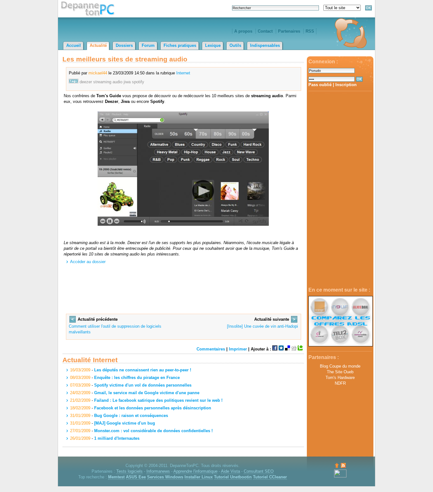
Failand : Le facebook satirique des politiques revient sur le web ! (158, 400)
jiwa (127, 81)
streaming (102, 81)
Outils (235, 45)
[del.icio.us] (287, 349)
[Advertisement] (340, 189)
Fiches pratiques (180, 45)
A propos (243, 31)
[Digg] (293, 349)
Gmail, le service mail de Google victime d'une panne (146, 392)
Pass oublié (320, 84)
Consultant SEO (259, 471)
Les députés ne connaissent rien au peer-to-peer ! (142, 370)
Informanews (158, 471)
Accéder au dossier (88, 261)
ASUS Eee (136, 477)
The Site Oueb (340, 371)
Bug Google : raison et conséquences (131, 415)
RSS (310, 31)
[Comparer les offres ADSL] (340, 345)
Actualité (98, 45)
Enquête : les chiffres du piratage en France (137, 377)
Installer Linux (198, 477)
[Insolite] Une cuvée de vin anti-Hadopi (262, 326)
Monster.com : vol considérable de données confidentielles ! (153, 430)
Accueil (73, 45)
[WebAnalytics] (340, 476)
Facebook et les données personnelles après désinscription (152, 408)
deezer (86, 81)
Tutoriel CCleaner (270, 477)
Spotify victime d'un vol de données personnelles (142, 385)
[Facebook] (274, 349)
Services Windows (165, 477)
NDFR (340, 383)
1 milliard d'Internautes (116, 438)
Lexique (213, 45)
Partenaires (289, 31)
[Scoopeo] (281, 349)
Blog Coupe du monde (340, 366)
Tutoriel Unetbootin (233, 477)
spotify (138, 81)
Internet (183, 73)
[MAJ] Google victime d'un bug (124, 423)
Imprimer (238, 349)
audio (117, 81)
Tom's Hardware (340, 377)
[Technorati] (300, 349)
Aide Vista (230, 471)
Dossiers (124, 45)
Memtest (116, 477)
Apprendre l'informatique (195, 471)
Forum (148, 45)
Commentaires (211, 349)
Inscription (346, 84)
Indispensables (265, 45)
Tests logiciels (129, 471)
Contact (265, 31)
